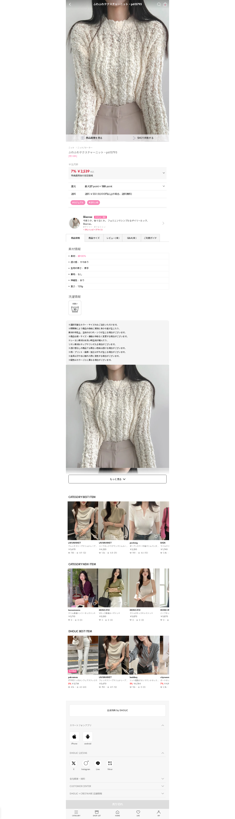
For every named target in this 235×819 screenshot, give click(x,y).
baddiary (133, 677)
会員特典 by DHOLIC (117, 710)
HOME (117, 816)
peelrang (134, 543)
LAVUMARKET (74, 543)
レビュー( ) (112, 238)
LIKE (138, 816)
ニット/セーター (84, 147)
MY (159, 816)
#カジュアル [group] (78, 202)
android (87, 743)
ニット (71, 147)
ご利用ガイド (150, 238)
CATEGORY (76, 816)
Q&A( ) (131, 238)
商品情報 (75, 238)
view (163, 223)
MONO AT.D (104, 610)
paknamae (73, 677)
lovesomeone (74, 610)
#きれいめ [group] (93, 202)
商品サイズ (94, 238)
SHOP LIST (97, 816)
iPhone (74, 743)
